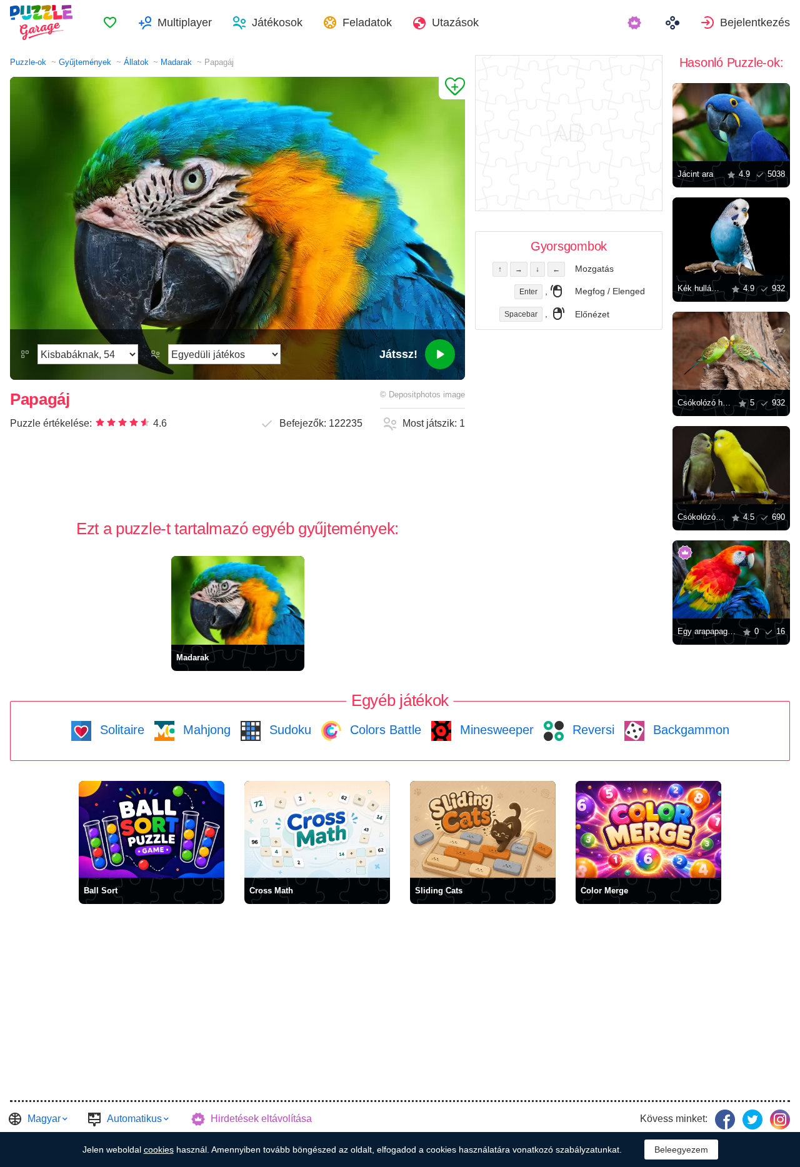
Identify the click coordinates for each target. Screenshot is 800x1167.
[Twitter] (752, 1120)
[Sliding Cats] (483, 829)
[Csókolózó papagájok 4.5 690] (731, 465)
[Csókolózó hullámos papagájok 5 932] (731, 351)
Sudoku (288, 730)
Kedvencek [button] (110, 22)
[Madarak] (237, 600)
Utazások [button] (455, 22)
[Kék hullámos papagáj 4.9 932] (731, 236)
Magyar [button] (44, 1118)
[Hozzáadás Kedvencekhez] (452, 88)
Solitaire (120, 730)
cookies (159, 1150)
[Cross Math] (317, 829)
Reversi (591, 730)
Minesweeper (495, 730)
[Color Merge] (648, 829)
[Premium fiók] (636, 22)
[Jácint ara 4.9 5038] (731, 122)
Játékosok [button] (277, 22)
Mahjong (205, 730)
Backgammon (689, 730)
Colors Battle (383, 730)
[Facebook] (725, 1120)
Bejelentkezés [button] (755, 22)
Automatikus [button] (134, 1118)
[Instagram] (780, 1120)
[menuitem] (110, 22)
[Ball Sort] (151, 829)
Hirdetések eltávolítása (261, 1118)
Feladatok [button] (367, 22)
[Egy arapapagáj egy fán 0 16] (731, 579)
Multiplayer (185, 22)
